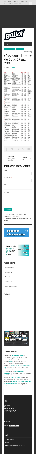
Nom (5, 170)
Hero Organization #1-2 (11, 286)
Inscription (7, 405)
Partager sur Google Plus (18, 149)
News (14, 49)
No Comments (28, 51)
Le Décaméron (8, 281)
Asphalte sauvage (9, 267)
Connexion (7, 407)
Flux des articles (9, 408)
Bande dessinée (8, 49)
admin (13, 67)
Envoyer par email (29, 149)
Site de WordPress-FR (9, 411)
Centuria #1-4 (8, 272)
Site (5, 185)
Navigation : (30, 3)
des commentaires (10, 410)
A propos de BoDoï (9, 439)
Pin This (23, 149)
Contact (7, 442)
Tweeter (12, 149)
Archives (6, 425)
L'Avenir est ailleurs (15, 377)
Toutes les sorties (20, 49)
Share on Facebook (7, 149)
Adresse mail (8, 177)
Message (7, 192)
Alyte (10, 361)
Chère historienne (9, 277)
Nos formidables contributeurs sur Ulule (15, 445)
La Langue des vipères (17, 355)
